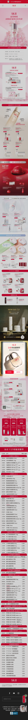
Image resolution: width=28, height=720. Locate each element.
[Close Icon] (23, 344)
